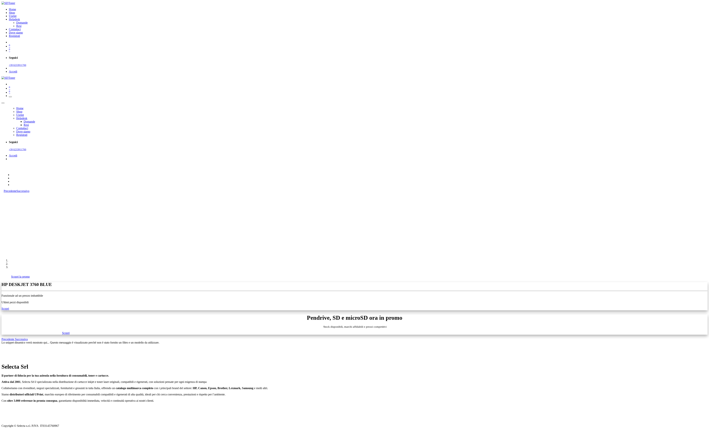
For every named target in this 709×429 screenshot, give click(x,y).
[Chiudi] (2, 103)
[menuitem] (12, 9)
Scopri (5, 308)
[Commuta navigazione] (10, 96)
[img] (8, 339)
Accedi (13, 71)
